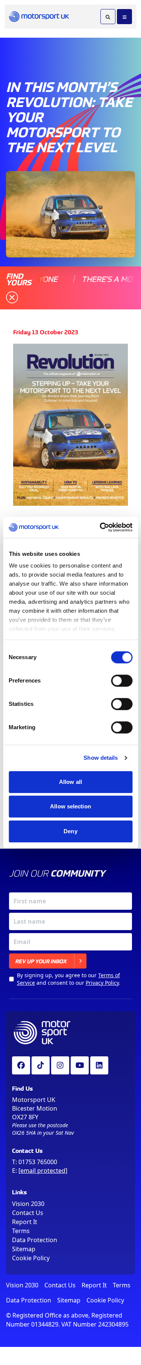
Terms (21, 1231)
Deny (70, 831)
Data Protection (34, 1240)
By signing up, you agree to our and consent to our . (68, 979)
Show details (100, 757)
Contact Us (27, 1213)
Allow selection (70, 806)
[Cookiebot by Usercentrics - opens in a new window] (100, 527)
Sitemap (23, 1249)
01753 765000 (37, 1162)
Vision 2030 (28, 1204)
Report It (24, 1222)
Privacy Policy (102, 982)
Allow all (70, 782)
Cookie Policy (31, 1258)
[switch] (121, 681)
